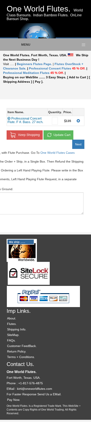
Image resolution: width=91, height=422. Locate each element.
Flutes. (12, 324)
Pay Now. (13, 399)
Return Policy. (16, 351)
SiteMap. (13, 335)
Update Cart (61, 134)
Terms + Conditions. (21, 357)
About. (11, 318)
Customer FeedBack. (22, 346)
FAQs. (11, 340)
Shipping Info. (16, 329)
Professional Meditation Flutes (33, 73)
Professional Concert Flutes (57, 68)
